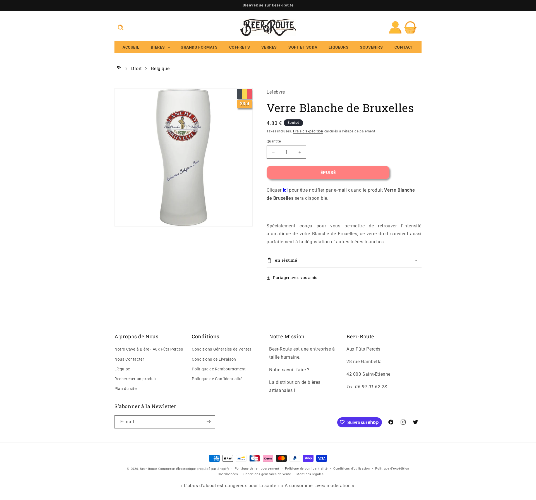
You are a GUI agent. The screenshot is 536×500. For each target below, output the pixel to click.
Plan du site (125, 389)
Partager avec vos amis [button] (295, 277)
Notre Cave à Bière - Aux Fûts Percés (148, 349)
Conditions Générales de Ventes (222, 349)
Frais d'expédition (308, 131)
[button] (120, 27)
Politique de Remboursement (219, 369)
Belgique (160, 68)
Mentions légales (310, 474)
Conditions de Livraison (214, 359)
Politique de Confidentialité (217, 379)
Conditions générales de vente (267, 474)
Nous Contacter (129, 359)
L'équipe (122, 369)
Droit (136, 68)
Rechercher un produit (135, 379)
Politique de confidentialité (306, 468)
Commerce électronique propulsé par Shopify (193, 469)
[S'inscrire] (208, 421)
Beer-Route (148, 469)
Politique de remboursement (257, 468)
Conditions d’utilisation (351, 468)
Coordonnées (228, 474)
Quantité (274, 141)
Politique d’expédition (392, 468)
